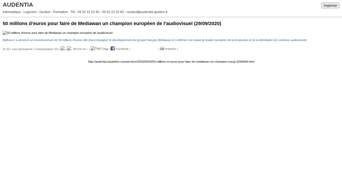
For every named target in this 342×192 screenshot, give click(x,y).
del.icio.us (78, 48)
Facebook (122, 48)
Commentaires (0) (46, 48)
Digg (105, 48)
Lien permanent (22, 48)
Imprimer (330, 5)
